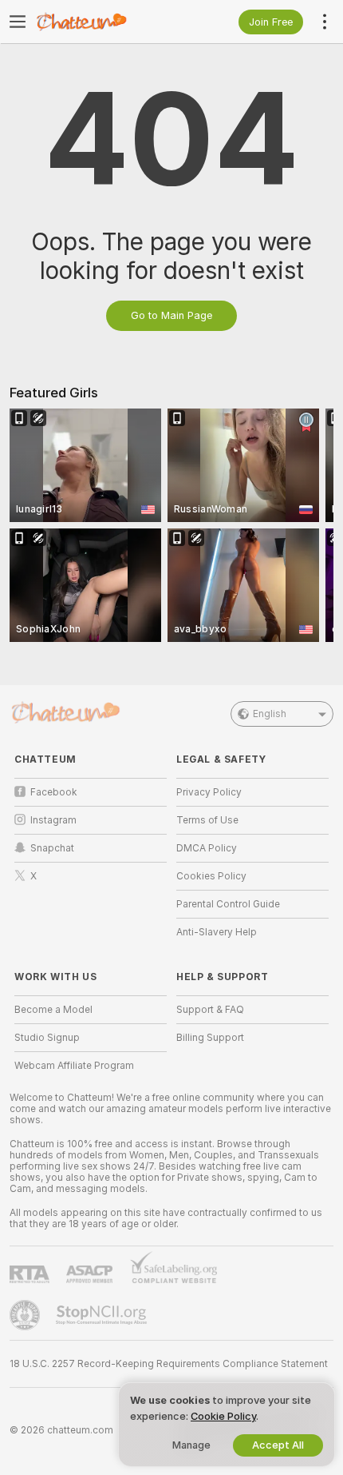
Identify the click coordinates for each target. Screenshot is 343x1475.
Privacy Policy (209, 792)
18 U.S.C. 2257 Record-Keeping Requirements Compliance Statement (169, 1363)
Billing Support (210, 1037)
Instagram (53, 820)
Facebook (53, 792)
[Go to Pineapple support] (26, 1315)
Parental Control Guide (228, 904)
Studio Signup (47, 1037)
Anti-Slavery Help (216, 932)
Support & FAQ (210, 1009)
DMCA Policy (206, 848)
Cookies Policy (211, 876)
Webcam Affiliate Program (74, 1065)
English (269, 714)
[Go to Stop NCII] (103, 1315)
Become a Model (53, 1009)
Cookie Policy (223, 1416)
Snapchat (52, 848)
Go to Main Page (171, 315)
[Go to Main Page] (103, 21)
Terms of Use (207, 820)
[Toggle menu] (17, 21)
